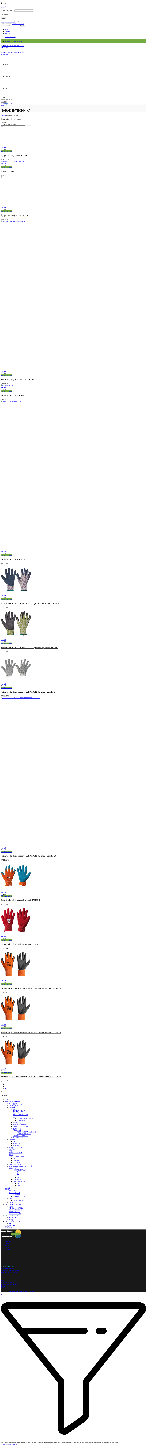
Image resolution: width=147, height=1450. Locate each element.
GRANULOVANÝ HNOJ (20, 1115)
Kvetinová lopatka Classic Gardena (17, 379)
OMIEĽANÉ (16, 1143)
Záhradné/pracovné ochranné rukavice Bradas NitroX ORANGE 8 (31, 1032)
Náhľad (3, 148)
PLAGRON (16, 1195)
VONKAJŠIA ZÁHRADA (12, 1101)
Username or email (7, 10)
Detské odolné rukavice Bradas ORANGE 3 (20, 900)
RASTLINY (8, 1227)
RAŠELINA (12, 1187)
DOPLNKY (12, 1225)
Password (5, 14)
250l (18, 1185)
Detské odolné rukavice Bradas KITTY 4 (19, 944)
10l (17, 1172)
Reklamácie (5, 1288)
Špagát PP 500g (8, 171)
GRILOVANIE (13, 1103)
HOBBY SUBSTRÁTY (19, 1170)
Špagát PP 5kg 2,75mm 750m (14, 155)
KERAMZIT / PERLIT (16, 1147)
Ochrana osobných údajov (13, 41)
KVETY (15, 1158)
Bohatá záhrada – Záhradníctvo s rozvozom (20, 1291)
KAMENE (12, 1139)
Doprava (7, 31)
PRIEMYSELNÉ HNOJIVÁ (21, 1126)
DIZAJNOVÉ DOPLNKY (12, 1221)
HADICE (11, 1206)
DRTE (15, 1141)
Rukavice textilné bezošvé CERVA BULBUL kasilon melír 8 (28, 692)
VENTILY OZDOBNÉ (15, 1210)
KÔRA (11, 1151)
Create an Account (18, 24)
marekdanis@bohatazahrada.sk (11, 1270)
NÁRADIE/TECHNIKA (12, 1215)
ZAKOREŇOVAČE (18, 1200)
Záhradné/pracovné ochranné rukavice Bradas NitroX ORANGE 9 (31, 988)
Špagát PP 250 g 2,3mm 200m (14, 215)
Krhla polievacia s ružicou (13, 559)
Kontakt (7, 33)
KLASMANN (17, 1179)
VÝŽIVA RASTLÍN (14, 1193)
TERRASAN (17, 1130)
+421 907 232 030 (7, 1267)
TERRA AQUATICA (19, 1196)
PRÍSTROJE (13, 1202)
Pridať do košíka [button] (6, 151)
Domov (3, 115)
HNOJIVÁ (12, 1107)
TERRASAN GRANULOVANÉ (26, 1132)
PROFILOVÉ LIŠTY (15, 1164)
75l (18, 1177)
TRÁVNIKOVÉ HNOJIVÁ (20, 1136)
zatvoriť (3, 7)
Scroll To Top (5, 1295)
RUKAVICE (12, 1217)
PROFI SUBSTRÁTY (19, 1181)
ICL (14, 1117)
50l (18, 1176)
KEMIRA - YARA (18, 1122)
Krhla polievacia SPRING (12, 395)
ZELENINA (16, 1162)
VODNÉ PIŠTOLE (14, 1212)
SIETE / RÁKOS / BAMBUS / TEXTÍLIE (21, 1166)
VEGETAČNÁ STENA (16, 1208)
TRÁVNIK (16, 1160)
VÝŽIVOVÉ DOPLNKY (20, 1137)
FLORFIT (16, 1113)
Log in (3, 18)
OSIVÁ (11, 1155)
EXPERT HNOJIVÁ (19, 1111)
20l (18, 1174)
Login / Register (10, 37)
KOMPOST (12, 1149)
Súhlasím (4, 1444)
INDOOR (7, 1189)
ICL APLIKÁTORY (18, 1157)
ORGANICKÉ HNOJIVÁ (20, 1124)
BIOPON (15, 1109)
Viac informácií (12, 1444)
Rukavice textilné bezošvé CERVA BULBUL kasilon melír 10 (28, 856)
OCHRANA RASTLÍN (15, 1153)
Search (22, 26)
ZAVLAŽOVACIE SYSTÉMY (13, 1204)
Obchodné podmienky (8, 1282)
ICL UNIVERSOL (22, 1120)
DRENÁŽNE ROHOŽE (16, 1105)
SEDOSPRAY (17, 1128)
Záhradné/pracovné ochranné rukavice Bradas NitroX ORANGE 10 (31, 1076)
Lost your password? (8, 22)
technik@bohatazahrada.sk (10, 1272)
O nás (6, 29)
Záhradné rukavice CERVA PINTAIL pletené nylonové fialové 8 (30, 603)
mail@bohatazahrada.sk (9, 1269)
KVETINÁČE (13, 1191)
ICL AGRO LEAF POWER (25, 1118)
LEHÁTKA (8, 1099)
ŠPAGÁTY (12, 1219)
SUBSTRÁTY (13, 1168)
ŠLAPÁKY (16, 1145)
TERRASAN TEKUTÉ (24, 1134)
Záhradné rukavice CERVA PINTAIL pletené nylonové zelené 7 (29, 647)
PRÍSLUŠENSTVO (15, 1214)
